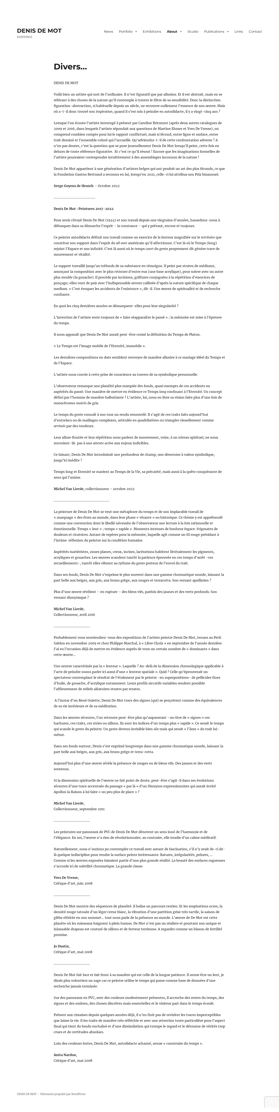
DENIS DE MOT (39, 30)
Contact (255, 31)
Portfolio (126, 31)
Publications (214, 31)
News (108, 31)
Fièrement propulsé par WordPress (63, 1094)
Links (238, 31)
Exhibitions (152, 31)
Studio (192, 31)
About (172, 31)
